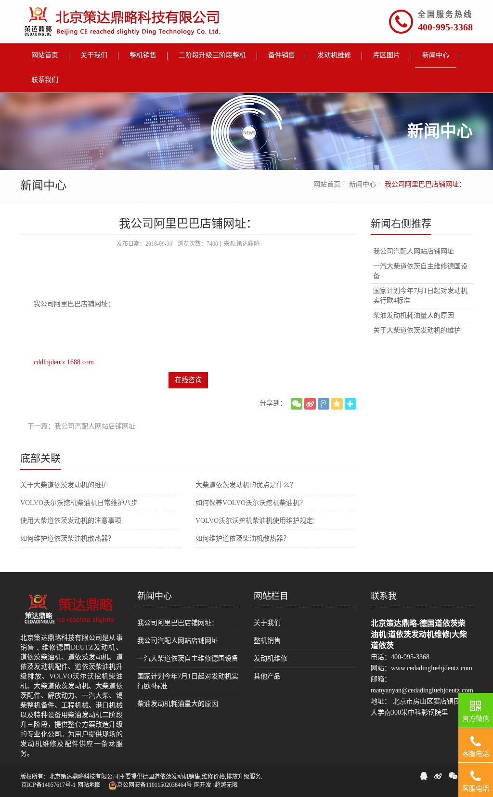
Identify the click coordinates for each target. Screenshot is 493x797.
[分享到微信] (296, 404)
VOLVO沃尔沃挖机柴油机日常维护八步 (79, 502)
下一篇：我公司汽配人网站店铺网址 (81, 426)
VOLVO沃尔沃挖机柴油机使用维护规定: (255, 520)
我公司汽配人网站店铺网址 (413, 251)
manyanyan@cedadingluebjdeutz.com (422, 690)
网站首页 (326, 184)
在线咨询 (188, 380)
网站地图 (89, 785)
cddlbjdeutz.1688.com (64, 362)
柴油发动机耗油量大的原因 (413, 315)
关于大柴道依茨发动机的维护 (64, 485)
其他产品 (267, 676)
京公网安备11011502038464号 (154, 785)
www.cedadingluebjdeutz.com (431, 668)
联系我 (384, 596)
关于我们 (267, 622)
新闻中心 (362, 184)
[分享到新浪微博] (310, 404)
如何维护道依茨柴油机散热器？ (67, 538)
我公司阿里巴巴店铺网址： (177, 622)
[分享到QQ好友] (424, 776)
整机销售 (267, 640)
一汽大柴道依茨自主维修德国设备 (420, 271)
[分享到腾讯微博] (323, 404)
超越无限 (226, 785)
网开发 (202, 785)
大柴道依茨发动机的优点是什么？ (246, 485)
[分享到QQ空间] (337, 404)
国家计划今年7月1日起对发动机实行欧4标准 (420, 295)
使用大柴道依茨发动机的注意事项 (70, 520)
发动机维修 (270, 658)
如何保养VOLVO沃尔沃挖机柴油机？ (250, 502)
